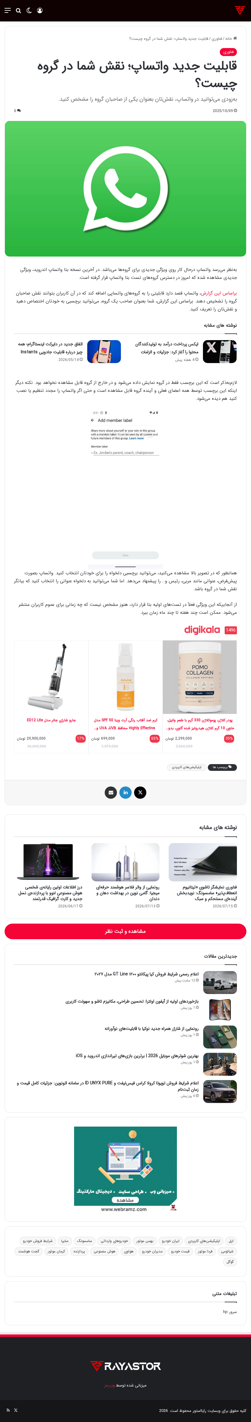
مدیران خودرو (152, 1251)
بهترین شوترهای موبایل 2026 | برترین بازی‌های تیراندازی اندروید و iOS (137, 1055)
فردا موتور (205, 1251)
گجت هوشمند (28, 1251)
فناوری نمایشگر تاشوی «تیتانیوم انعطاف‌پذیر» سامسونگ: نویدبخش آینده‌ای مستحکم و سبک (207, 893)
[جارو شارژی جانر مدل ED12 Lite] (51, 677)
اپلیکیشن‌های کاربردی (186, 767)
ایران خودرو (170, 1241)
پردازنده (79, 1251)
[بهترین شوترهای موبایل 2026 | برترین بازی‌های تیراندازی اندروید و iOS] (220, 1064)
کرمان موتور (56, 1251)
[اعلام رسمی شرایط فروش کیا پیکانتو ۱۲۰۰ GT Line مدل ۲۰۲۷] (220, 982)
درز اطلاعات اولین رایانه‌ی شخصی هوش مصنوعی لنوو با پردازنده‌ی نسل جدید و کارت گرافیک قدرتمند (50, 893)
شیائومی (227, 1251)
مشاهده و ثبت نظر (125, 931)
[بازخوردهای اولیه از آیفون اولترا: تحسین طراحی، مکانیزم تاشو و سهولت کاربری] (220, 1009)
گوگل (230, 1262)
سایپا (65, 1241)
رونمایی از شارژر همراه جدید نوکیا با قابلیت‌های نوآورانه (152, 1028)
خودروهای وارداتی (114, 1241)
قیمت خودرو (180, 1251)
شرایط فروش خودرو (38, 1241)
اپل (231, 1241)
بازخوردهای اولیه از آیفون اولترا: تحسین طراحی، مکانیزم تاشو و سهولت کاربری (132, 1001)
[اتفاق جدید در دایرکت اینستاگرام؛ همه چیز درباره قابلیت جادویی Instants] (104, 351)
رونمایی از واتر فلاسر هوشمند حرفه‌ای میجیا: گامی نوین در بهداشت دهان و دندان (127, 893)
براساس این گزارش (219, 293)
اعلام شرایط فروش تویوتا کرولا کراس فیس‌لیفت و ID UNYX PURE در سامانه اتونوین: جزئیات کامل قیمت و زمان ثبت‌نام (108, 1086)
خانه (229, 39)
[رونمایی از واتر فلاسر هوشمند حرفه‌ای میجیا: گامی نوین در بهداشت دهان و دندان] (126, 862)
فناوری (217, 39)
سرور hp (230, 1312)
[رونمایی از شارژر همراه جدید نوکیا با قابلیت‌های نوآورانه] (220, 1037)
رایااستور (199, 1411)
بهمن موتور (145, 1241)
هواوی (128, 1251)
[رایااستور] (240, 10)
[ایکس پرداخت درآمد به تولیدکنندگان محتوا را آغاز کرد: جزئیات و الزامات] (220, 351)
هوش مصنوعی (104, 1251)
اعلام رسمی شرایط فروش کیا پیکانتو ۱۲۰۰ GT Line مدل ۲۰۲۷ (147, 974)
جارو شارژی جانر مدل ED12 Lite (51, 720)
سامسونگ (84, 1241)
